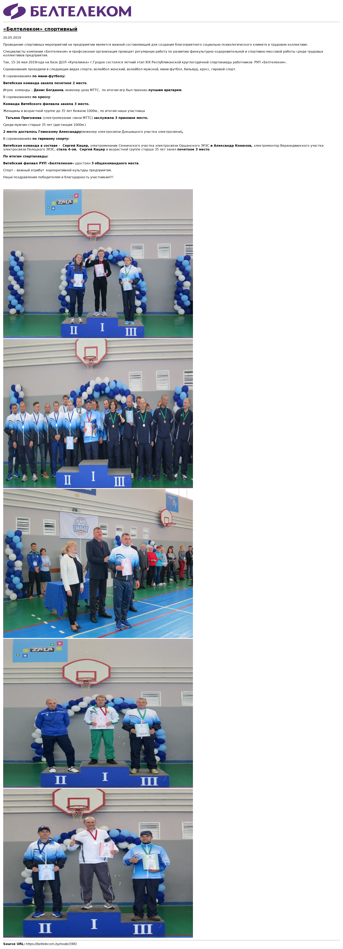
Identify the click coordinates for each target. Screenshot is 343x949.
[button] (98, 337)
